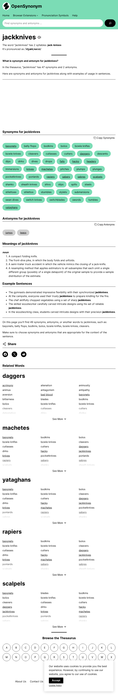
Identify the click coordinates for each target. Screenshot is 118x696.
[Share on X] (14, 354)
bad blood (47, 394)
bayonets (11, 145)
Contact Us (36, 681)
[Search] (110, 23)
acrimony (7, 385)
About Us (20, 681)
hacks (75, 161)
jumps (9, 232)
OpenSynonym (26, 6)
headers (91, 161)
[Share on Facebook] (5, 354)
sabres (81, 176)
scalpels (97, 176)
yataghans (12, 207)
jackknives (85, 451)
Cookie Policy (55, 685)
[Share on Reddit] (23, 354)
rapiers (51, 176)
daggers (85, 153)
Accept (56, 680)
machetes (47, 169)
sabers (66, 176)
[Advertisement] (59, 104)
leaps (23, 232)
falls (62, 161)
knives (30, 169)
